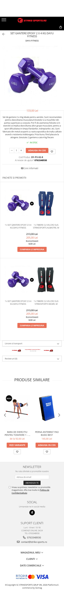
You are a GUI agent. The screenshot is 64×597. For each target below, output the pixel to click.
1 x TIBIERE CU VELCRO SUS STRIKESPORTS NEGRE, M (46, 302)
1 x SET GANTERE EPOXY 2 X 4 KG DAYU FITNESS (18, 226)
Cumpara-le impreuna (32, 249)
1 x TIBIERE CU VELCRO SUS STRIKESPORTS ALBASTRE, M (46, 226)
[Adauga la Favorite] (17, 451)
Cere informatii (30, 168)
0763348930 (33, 537)
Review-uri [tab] (11, 358)
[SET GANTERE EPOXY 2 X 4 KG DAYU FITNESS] (32, 76)
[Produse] (4, 20)
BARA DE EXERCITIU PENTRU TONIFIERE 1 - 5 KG (17, 433)
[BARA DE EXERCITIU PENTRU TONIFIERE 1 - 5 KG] (17, 408)
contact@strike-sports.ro (33, 541)
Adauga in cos (37, 150)
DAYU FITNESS (32, 40)
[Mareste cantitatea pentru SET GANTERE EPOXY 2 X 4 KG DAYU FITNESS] (21, 150)
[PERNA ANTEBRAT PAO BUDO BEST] (47, 408)
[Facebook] (32, 512)
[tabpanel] (32, 76)
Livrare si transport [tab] (13, 343)
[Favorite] (51, 151)
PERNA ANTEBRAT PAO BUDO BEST (47, 433)
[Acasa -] (32, 20)
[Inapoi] (2, 34)
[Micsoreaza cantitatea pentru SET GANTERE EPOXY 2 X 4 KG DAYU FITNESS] (11, 150)
